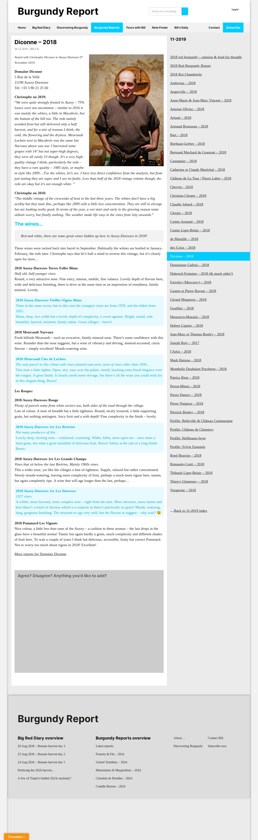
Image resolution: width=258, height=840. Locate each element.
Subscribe (233, 27)
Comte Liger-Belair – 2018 (190, 230)
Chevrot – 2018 (181, 187)
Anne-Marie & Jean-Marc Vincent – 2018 (200, 100)
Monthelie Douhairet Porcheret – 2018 (198, 369)
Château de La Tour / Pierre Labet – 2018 (200, 178)
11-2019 (178, 39)
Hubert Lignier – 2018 (186, 326)
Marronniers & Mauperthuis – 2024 (118, 770)
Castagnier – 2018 (183, 161)
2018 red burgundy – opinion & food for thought (206, 57)
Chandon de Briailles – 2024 (114, 778)
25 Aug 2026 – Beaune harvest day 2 (41, 754)
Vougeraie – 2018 (183, 490)
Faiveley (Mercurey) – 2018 (190, 282)
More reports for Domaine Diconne (40, 554)
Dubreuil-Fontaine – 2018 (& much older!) (201, 274)
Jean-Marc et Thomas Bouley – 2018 (197, 334)
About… (179, 738)
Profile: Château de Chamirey (192, 429)
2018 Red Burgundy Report (190, 66)
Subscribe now (217, 746)
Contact (214, 27)
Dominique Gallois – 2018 (189, 265)
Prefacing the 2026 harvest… (36, 770)
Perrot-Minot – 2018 (185, 386)
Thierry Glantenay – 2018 (189, 481)
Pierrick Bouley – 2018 (187, 412)
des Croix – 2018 (182, 248)
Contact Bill (215, 738)
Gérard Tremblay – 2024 (111, 762)
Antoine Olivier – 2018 (187, 109)
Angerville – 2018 (183, 92)
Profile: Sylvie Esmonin (187, 447)
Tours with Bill (136, 27)
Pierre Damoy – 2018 (186, 395)
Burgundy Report (58, 11)
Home (22, 27)
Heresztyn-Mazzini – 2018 (189, 317)
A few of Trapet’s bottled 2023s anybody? (44, 778)
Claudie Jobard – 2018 (186, 204)
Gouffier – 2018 (182, 308)
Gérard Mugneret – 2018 (188, 300)
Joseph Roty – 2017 (184, 343)
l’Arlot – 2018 (180, 351)
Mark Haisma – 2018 (185, 360)
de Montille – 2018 (184, 239)
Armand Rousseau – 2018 (189, 126)
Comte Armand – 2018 (187, 222)
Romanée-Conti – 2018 (187, 464)
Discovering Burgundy (72, 27)
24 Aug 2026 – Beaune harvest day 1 (41, 762)
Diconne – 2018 (36, 42)
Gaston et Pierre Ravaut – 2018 (193, 291)
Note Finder (160, 27)
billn (34, 49)
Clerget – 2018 (181, 213)
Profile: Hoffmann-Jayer (188, 438)
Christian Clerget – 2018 (188, 196)
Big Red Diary (41, 27)
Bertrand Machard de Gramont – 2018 (198, 152)
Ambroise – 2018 (183, 83)
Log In (235, 9)
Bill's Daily (181, 27)
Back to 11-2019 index (190, 511)
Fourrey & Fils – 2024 (110, 754)
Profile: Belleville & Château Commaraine (201, 421)
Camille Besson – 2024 (110, 786)
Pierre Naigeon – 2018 (186, 403)
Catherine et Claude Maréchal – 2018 (197, 170)
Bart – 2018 (178, 135)
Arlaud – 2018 (180, 118)
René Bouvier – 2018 (185, 455)
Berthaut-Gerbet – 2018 (187, 144)
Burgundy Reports (107, 27)
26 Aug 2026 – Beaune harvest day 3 (41, 746)
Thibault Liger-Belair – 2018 (191, 473)
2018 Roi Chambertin (186, 74)
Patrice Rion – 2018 (184, 377)
